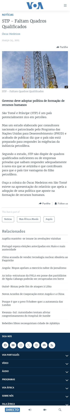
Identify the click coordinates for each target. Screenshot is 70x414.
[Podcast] (36, 345)
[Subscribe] (44, 345)
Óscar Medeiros (11, 33)
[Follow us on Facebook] (5, 345)
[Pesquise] (60, 409)
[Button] (62, 47)
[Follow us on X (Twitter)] (28, 345)
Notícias (8, 14)
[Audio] (30, 409)
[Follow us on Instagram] (21, 345)
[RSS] (52, 345)
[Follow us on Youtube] (13, 345)
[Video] (45, 409)
